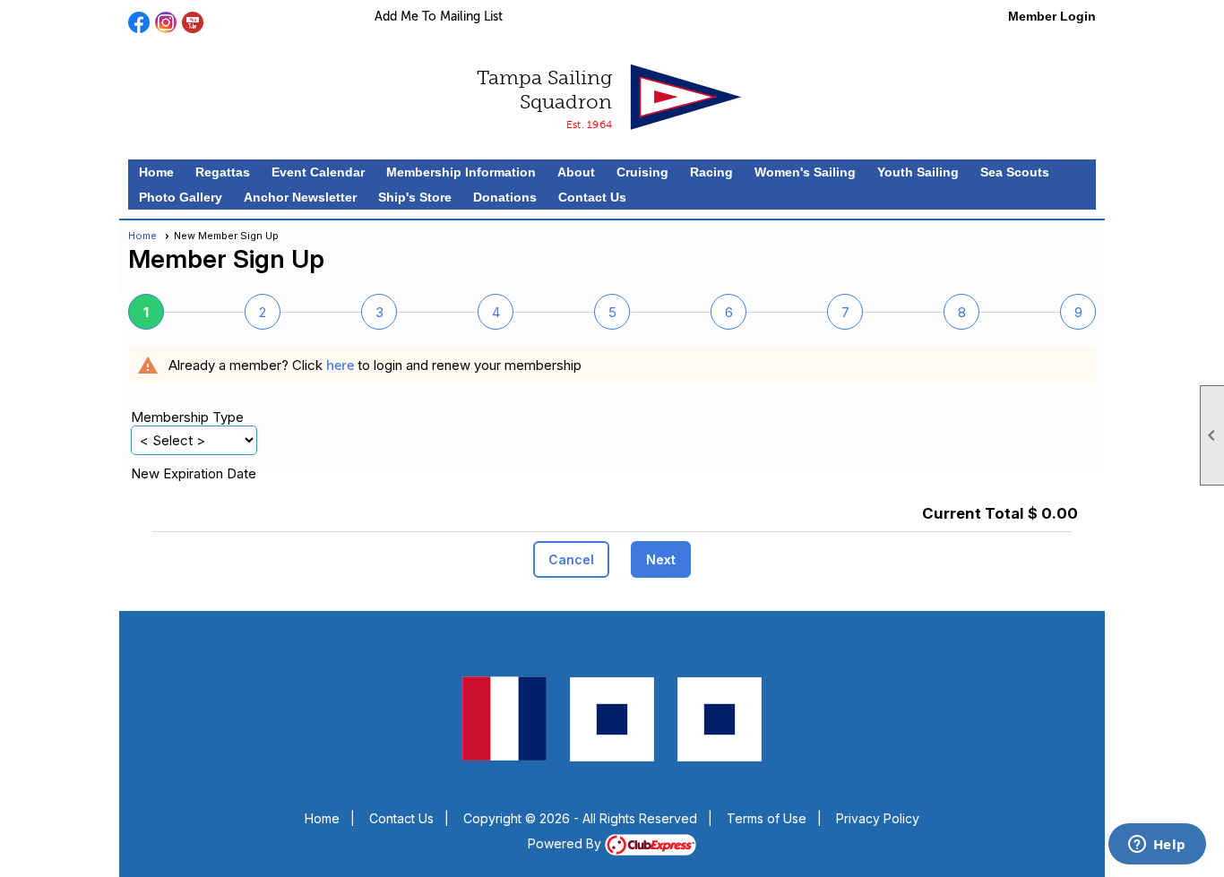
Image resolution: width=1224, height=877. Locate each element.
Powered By (566, 843)
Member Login (1052, 16)
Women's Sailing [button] (805, 172)
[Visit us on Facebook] (139, 23)
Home (156, 172)
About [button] (576, 172)
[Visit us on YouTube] (193, 23)
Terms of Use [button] (766, 818)
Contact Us (592, 197)
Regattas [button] (222, 172)
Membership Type (187, 417)
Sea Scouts (1014, 172)
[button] (571, 559)
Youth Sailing (918, 172)
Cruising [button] (642, 172)
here (340, 365)
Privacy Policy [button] (877, 818)
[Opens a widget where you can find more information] (1157, 845)
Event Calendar (318, 172)
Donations (505, 197)
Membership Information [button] (461, 172)
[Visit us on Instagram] (166, 23)
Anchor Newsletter (300, 197)
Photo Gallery (180, 197)
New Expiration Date (193, 473)
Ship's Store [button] (415, 197)
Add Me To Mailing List (439, 16)
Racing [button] (711, 172)
